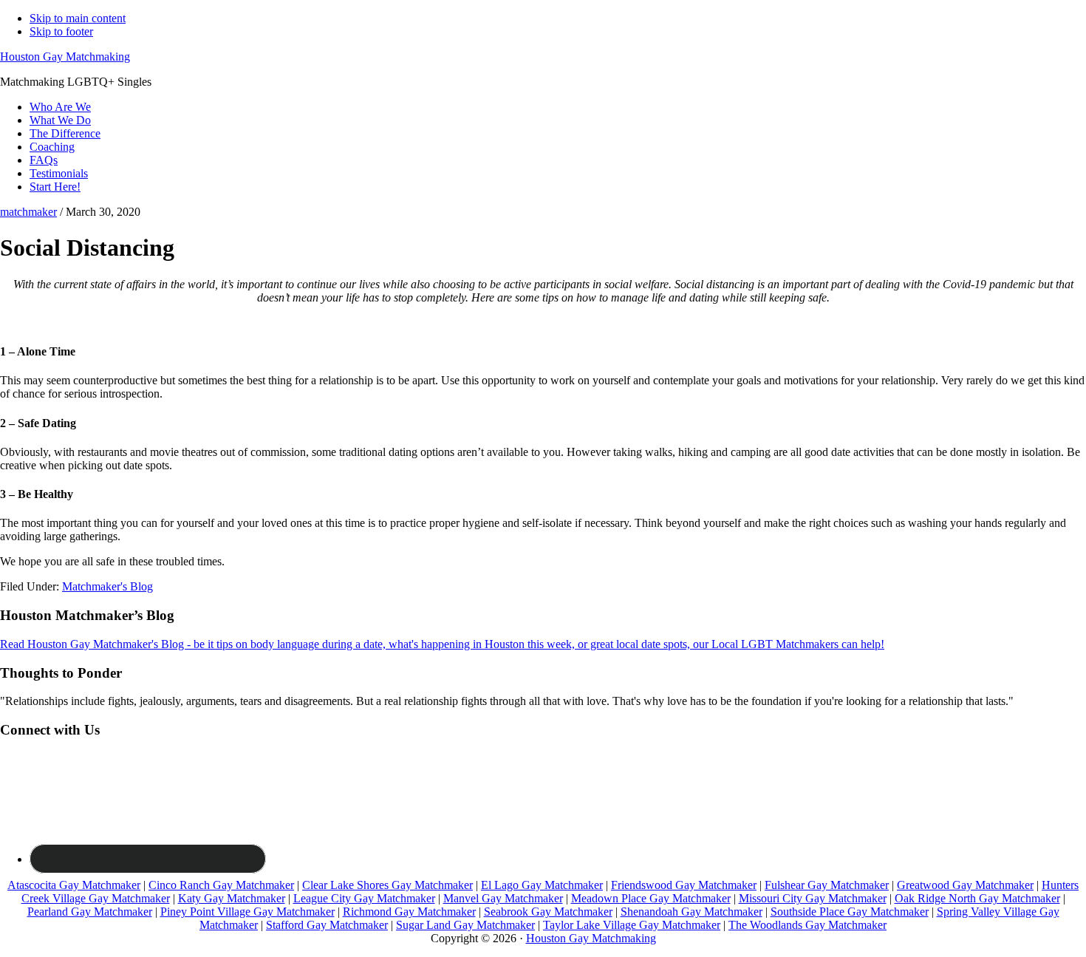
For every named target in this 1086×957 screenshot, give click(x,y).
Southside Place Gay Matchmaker (850, 911)
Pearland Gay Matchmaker (89, 911)
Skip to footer (61, 31)
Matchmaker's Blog (107, 586)
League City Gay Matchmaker (364, 898)
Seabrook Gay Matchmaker (548, 911)
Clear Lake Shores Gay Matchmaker (387, 885)
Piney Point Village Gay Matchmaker (247, 911)
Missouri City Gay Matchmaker (813, 898)
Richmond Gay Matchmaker (409, 911)
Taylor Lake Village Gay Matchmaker (631, 925)
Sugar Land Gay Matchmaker (465, 925)
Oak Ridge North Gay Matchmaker (977, 898)
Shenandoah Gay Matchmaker (691, 911)
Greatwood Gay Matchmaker (965, 885)
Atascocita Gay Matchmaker (73, 885)
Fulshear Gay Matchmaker (827, 885)
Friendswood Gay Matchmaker (684, 885)
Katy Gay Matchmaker (231, 898)
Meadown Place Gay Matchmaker (651, 898)
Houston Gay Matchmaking (65, 56)
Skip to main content (78, 18)
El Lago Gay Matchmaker (542, 885)
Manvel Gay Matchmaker (503, 898)
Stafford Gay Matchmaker (327, 925)
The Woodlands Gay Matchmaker (807, 925)
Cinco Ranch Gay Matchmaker (221, 885)
